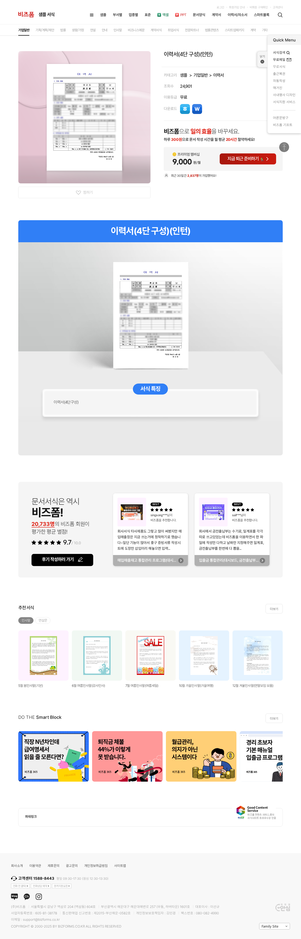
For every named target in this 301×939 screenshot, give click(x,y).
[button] (288, 655)
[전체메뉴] (91, 15)
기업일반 (200, 75)
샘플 (183, 75)
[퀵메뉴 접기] (262, 59)
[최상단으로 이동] (284, 147)
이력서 (218, 75)
